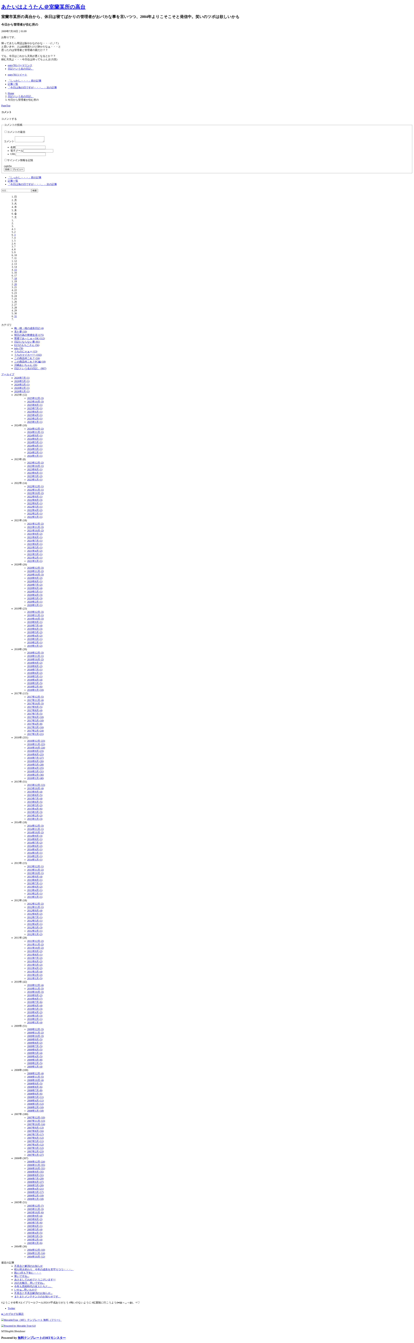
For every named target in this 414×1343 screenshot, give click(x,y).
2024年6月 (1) (34, 439)
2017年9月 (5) (34, 707)
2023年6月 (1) (34, 472)
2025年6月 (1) (34, 411)
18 (15, 278)
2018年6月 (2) (34, 673)
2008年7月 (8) (34, 1090)
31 (15, 316)
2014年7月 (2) (34, 842)
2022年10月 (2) (35, 493)
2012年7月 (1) (34, 917)
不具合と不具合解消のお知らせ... (33, 1293)
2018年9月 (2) (34, 662)
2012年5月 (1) (34, 920)
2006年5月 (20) (35, 1185)
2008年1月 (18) (35, 1110)
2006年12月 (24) (36, 1161)
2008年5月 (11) (35, 1097)
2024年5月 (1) (34, 442)
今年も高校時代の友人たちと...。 (33, 1286)
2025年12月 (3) (35, 398)
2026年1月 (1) (21, 391)
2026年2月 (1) (21, 388)
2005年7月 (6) (34, 1222)
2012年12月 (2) (35, 903)
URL (13, 154)
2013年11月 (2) (35, 869)
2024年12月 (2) (35, 428)
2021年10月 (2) (35, 530)
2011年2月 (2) (34, 975)
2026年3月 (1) (21, 384)
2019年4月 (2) (34, 635)
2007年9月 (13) (35, 1127)
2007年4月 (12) (35, 1144)
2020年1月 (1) (34, 605)
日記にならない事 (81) (27, 341)
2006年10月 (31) (36, 1168)
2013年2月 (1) (34, 893)
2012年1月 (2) (34, 934)
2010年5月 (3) (34, 1009)
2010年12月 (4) (35, 985)
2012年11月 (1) (35, 907)
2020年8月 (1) (34, 581)
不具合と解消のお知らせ (28, 1266)
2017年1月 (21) (35, 734)
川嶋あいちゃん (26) (25, 365)
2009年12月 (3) (35, 1029)
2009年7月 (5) (34, 1046)
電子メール (16, 150)
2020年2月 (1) (34, 601)
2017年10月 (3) (35, 703)
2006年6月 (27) (35, 1182)
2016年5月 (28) (35, 764)
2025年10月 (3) (35, 401)
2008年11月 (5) (35, 1076)
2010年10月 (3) (35, 992)
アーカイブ (7, 374)
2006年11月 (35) (36, 1165)
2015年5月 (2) (34, 805)
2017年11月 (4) (35, 700)
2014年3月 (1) (34, 852)
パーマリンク (20, 65)
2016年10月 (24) (36, 747)
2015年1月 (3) (34, 819)
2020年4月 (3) (34, 595)
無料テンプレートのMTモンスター (42, 1337)
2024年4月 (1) (34, 445)
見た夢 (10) (20, 331)
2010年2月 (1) (34, 1019)
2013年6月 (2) (34, 886)
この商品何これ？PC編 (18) (30, 361)
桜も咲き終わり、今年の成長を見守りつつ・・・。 (44, 1269)
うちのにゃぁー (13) (25, 351)
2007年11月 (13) (36, 1121)
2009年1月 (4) (34, 1066)
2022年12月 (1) (35, 486)
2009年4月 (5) (34, 1056)
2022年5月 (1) (34, 506)
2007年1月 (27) (35, 1154)
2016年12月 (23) (36, 741)
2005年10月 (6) (35, 1212)
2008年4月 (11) (35, 1100)
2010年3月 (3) (34, 1015)
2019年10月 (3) (35, 618)
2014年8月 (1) (34, 839)
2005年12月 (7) (35, 1205)
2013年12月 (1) (35, 866)
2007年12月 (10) (36, 1117)
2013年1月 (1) (34, 897)
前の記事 (24, 80)
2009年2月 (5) (34, 1063)
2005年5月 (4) (34, 1229)
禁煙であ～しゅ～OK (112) (29, 338)
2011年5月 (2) (34, 964)
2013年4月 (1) (34, 890)
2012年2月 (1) (34, 931)
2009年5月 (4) (34, 1053)
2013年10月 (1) (35, 873)
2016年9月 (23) (35, 751)
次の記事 (32, 87)
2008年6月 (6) (34, 1093)
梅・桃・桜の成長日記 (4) (29, 328)
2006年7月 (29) (35, 1178)
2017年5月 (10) (35, 720)
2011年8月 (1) (34, 954)
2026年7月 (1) (21, 377)
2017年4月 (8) (34, 724)
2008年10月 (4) (35, 1080)
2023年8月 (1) (34, 469)
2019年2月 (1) (34, 642)
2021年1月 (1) (34, 561)
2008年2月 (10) (35, 1107)
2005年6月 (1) (34, 1226)
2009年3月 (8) (34, 1059)
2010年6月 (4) (34, 1005)
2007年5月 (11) (35, 1141)
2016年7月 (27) (35, 757)
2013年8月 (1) (34, 880)
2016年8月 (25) (35, 754)
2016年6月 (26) (35, 761)
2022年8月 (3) (34, 500)
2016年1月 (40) (35, 778)
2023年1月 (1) (34, 479)
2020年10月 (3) (35, 574)
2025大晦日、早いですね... (29, 1283)
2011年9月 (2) (34, 951)
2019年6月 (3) (34, 629)
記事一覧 (13, 84)
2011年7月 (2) (34, 958)
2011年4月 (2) (34, 968)
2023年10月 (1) (35, 466)
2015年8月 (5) (34, 795)
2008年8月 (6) (34, 1087)
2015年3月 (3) (34, 812)
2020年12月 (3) (35, 567)
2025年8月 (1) (34, 405)
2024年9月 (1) (34, 435)
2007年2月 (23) (35, 1151)
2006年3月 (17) (35, 1192)
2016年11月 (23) (36, 744)
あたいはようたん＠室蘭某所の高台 (43, 7)
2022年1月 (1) (34, 517)
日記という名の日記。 (21, 68)
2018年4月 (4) (34, 679)
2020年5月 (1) (34, 591)
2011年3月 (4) (34, 971)
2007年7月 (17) (35, 1134)
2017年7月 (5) (34, 713)
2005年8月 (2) (34, 1219)
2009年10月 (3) (35, 1036)
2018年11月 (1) (35, 656)
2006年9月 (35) (35, 1171)
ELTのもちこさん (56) (26, 345)
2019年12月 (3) (35, 612)
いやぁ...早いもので (25, 1289)
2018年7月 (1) (34, 669)
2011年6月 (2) (34, 961)
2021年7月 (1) (34, 540)
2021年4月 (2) (34, 551)
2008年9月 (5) (34, 1083)
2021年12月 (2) (35, 523)
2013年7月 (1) (34, 883)
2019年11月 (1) (35, 615)
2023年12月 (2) (35, 462)
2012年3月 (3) (34, 927)
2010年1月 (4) (34, 1022)
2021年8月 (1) (34, 537)
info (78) (18, 348)
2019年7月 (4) (34, 625)
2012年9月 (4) (34, 910)
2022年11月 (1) (35, 489)
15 (15, 269)
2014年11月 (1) (35, 829)
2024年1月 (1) (34, 456)
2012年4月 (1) (34, 924)
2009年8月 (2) (34, 1043)
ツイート (17, 74)
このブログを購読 (12, 1314)
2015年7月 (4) (34, 798)
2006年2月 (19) (35, 1195)
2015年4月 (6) (34, 808)
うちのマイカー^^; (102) (28, 355)
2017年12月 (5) (35, 696)
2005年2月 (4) (34, 1239)
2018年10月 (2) (35, 659)
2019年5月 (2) (34, 632)
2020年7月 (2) (34, 584)
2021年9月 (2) (34, 534)
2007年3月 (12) (35, 1148)
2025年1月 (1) (34, 422)
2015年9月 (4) (34, 791)
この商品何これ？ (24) (27, 358)
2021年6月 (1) (34, 544)
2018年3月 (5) (34, 683)
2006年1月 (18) (35, 1199)
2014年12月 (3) (35, 825)
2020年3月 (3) (34, 598)
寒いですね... (21, 1276)
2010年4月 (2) (34, 1012)
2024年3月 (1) (34, 449)
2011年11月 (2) (35, 944)
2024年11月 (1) (35, 432)
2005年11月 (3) (35, 1209)
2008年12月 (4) (35, 1073)
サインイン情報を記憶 (20, 160)
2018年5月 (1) (34, 676)
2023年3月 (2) (34, 476)
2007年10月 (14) (36, 1124)
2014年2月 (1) (34, 856)
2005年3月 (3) (34, 1236)
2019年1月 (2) (34, 646)
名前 (13, 147)
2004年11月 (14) (36, 1253)
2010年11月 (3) (35, 988)
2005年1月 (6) (34, 1243)
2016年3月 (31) (35, 771)
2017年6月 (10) (35, 717)
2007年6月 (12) (35, 1138)
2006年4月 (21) (35, 1188)
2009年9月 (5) (34, 1039)
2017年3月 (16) (35, 727)
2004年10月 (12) (36, 1256)
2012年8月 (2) (34, 914)
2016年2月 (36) (35, 774)
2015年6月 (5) (34, 802)
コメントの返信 (16, 132)
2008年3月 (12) (35, 1104)
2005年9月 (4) (34, 1216)
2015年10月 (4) (35, 788)
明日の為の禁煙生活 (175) (29, 335)
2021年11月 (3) (35, 527)
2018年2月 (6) (34, 686)
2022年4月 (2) (34, 510)
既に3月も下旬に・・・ (27, 1272)
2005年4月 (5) (34, 1233)
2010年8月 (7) (34, 998)
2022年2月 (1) (34, 513)
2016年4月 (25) (35, 768)
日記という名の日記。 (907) (30, 368)
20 (15, 284)
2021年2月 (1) (34, 557)
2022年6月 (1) (34, 503)
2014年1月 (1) (34, 859)
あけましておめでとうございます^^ (35, 1279)
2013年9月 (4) (34, 876)
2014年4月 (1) (34, 849)
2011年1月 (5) (34, 978)
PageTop (5, 105)
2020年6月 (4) (34, 588)
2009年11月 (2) (35, 1032)
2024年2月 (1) (34, 452)
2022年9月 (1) (34, 496)
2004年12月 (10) (36, 1249)
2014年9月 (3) (34, 836)
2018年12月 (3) (35, 652)
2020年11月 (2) (35, 571)
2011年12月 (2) (35, 941)
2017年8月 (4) (34, 710)
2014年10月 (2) (35, 832)
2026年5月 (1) (21, 381)
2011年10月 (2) (35, 947)
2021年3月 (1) (34, 554)
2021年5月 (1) (34, 547)
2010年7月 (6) (34, 1002)
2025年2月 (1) (34, 418)
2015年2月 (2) (34, 815)
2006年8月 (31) (35, 1175)
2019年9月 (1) (34, 622)
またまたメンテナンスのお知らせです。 (37, 1296)
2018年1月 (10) (35, 690)
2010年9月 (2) (34, 995)
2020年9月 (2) (34, 578)
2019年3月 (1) (34, 639)
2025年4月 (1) (34, 415)
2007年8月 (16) (35, 1131)
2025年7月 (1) (34, 408)
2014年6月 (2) (34, 846)
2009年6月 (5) (34, 1049)
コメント (9, 141)
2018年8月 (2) (34, 666)
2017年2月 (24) (35, 730)
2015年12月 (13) (36, 785)
